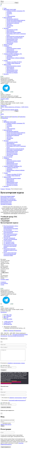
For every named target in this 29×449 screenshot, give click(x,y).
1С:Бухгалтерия (8, 240)
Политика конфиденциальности (16, 335)
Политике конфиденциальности (9, 381)
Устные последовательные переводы (16, 20)
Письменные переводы (12, 19)
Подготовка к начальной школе (14, 37)
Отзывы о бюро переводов (13, 63)
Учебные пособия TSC (12, 55)
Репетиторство (10, 49)
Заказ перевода (10, 68)
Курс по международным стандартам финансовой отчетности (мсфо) (10, 254)
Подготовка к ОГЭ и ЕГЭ (7, 197)
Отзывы (9, 27)
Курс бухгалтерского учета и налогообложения (11, 232)
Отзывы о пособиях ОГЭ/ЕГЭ (14, 62)
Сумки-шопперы (11, 16)
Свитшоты (9, 13)
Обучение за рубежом (12, 41)
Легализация (10, 25)
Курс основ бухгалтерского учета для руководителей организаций (10, 235)
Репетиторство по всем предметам (15, 36)
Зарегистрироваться (5, 447)
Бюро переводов (8, 17)
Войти (2, 426)
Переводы (9, 47)
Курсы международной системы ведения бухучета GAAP (10, 250)
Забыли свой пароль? (6, 424)
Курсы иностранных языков (14, 32)
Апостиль (9, 24)
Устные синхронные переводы (14, 21)
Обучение (6, 28)
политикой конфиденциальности (17, 400)
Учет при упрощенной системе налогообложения (10, 238)
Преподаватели (10, 31)
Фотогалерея (10, 43)
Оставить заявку (5, 98)
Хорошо (14, 382)
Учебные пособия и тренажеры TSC (16, 10)
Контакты (6, 74)
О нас (5, 8)
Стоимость (6, 45)
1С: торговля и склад (9, 242)
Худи (8, 15)
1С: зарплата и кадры (9, 243)
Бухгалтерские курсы (12, 40)
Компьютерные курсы (12, 39)
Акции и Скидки (8, 44)
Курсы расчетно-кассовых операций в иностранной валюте (10, 246)
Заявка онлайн (7, 64)
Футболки (9, 12)
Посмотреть (4, 105)
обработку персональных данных (16, 363)
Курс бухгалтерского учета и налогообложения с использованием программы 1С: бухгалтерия (11, 228)
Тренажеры (9, 56)
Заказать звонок (14, 109)
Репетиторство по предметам (8, 199)
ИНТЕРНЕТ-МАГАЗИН (10, 9)
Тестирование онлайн (12, 29)
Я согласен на (13, 363)
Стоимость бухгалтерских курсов (4, 283)
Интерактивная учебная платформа (15, 57)
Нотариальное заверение (13, 23)
